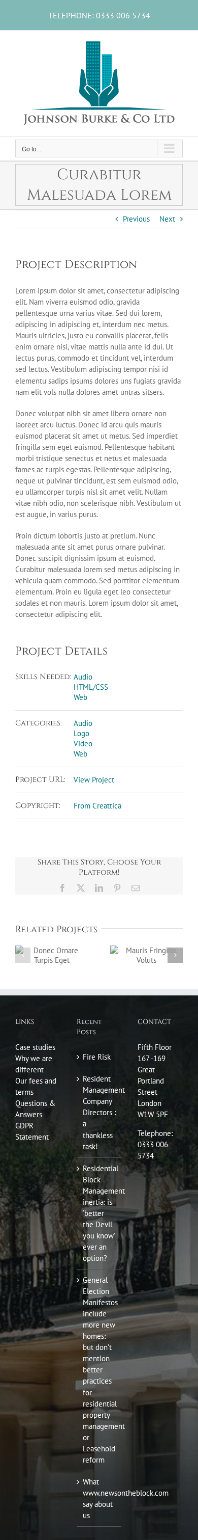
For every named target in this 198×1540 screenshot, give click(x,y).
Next (167, 219)
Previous (136, 219)
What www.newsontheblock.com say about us (100, 1498)
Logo (81, 733)
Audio (83, 677)
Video (83, 743)
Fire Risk (97, 1057)
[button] (22, 955)
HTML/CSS (91, 687)
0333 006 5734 (123, 15)
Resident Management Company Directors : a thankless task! (100, 1112)
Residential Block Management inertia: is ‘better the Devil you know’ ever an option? (100, 1213)
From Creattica (97, 805)
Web (80, 697)
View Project (94, 780)
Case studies (35, 1047)
